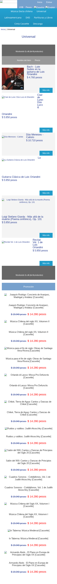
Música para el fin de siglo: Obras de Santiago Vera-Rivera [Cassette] (28, 359)
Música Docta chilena (22, 11)
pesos (28, 7)
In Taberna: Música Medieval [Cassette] (28, 538)
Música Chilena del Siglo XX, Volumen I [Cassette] (28, 515)
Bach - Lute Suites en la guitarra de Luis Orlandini (36, 70)
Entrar (49, 2)
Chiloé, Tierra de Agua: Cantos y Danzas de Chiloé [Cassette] (28, 413)
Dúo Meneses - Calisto (34, 135)
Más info (46, 90)
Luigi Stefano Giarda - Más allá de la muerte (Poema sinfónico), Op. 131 (22, 218)
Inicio (39, 2)
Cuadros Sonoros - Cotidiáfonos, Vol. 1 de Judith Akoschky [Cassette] (29, 488)
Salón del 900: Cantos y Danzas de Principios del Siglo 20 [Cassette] (28, 461)
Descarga (38, 23)
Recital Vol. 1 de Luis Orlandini (38, 243)
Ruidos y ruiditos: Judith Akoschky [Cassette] (28, 436)
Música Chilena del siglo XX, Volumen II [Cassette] (28, 333)
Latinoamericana (12, 17)
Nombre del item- (24, 60)
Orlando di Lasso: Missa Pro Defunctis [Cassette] (28, 386)
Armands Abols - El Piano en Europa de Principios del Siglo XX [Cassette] (28, 564)
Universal (41, 11)
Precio (37, 60)
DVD (28, 17)
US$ (21, 7)
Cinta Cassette (21, 23)
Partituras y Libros (43, 17)
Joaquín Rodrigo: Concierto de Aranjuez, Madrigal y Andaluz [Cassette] (28, 306)
